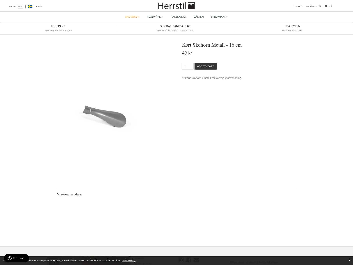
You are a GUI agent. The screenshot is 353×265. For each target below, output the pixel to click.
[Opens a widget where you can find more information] (16, 258)
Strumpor (219, 17)
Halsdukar (178, 17)
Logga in (298, 6)
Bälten (199, 17)
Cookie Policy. (129, 260)
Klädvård (155, 17)
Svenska (38, 7)
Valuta (13, 7)
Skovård (132, 17)
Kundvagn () (313, 6)
